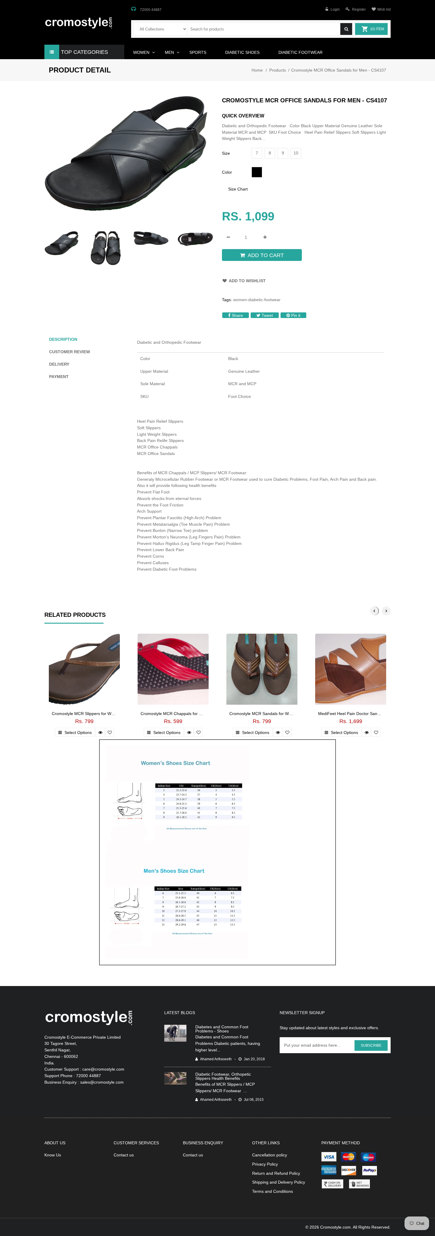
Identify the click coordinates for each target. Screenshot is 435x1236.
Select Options (77, 732)
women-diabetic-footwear (257, 299)
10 (296, 153)
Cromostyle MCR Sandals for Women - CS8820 (273, 713)
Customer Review (69, 351)
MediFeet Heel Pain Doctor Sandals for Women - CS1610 (372, 713)
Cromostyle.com (335, 1227)
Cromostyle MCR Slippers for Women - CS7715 (96, 713)
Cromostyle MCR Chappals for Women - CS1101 (186, 713)
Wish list (384, 9)
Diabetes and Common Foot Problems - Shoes (221, 1029)
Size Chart (238, 189)
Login (335, 9)
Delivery (59, 364)
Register (359, 9)
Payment (59, 376)
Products (277, 70)
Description (63, 339)
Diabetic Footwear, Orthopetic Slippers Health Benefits (223, 1076)
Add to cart (266, 255)
